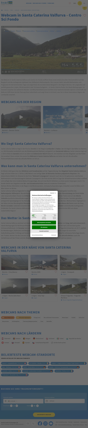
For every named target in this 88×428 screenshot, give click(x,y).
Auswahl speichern (44, 231)
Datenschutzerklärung (37, 211)
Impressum (53, 235)
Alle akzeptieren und (44, 222)
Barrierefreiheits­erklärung (37, 235)
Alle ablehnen (44, 227)
